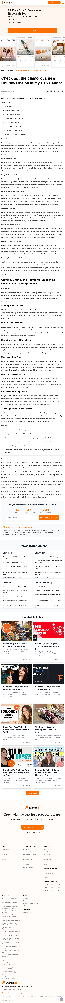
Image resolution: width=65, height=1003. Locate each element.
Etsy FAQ (46, 864)
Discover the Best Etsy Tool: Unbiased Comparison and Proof (10, 924)
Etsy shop (46, 852)
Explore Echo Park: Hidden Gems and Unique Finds (10, 963)
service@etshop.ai (28, 912)
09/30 (46, 891)
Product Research (6, 849)
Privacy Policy (26, 898)
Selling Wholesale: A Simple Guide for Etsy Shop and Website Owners (11, 947)
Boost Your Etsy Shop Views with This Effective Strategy (10, 967)
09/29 (52, 891)
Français (34, 993)
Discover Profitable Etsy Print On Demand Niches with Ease (10, 915)
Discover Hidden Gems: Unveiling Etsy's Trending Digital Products (11, 932)
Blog (45, 849)
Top (61, 999)
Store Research (6, 852)
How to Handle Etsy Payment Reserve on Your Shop (9, 903)
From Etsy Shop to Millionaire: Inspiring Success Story (10, 907)
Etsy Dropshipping (49, 859)
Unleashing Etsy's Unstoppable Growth (14, 562)
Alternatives (26, 849)
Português (16, 993)
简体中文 (9, 993)
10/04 (58, 884)
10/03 (46, 887)
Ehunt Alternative (27, 857)
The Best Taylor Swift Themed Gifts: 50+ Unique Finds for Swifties (11, 919)
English (3, 993)
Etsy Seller (47, 854)
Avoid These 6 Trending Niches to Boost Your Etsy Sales (11, 911)
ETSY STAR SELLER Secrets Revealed (14, 578)
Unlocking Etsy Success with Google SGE (15, 587)
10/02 (52, 887)
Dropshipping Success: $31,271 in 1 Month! (47, 590)
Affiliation (25, 906)
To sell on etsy (10, 70)
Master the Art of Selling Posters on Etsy (46, 587)
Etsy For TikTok (6, 857)
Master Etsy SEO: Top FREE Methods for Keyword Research (10, 899)
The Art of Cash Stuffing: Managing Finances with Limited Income (10, 972)
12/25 (46, 884)
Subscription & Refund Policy (31, 903)
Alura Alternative (27, 864)
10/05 (52, 884)
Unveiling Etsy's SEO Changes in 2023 (14, 596)
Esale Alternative (27, 859)
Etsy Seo (46, 857)
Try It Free (32, 30)
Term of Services (27, 901)
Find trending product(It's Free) (48, 517)
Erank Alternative (27, 862)
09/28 (58, 891)
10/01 (58, 887)
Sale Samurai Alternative (29, 854)
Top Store (4, 854)
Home (2, 70)
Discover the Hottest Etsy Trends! (10, 935)
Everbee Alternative (28, 867)
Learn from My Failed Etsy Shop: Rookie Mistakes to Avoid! (10, 977)
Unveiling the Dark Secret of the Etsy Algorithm (48, 557)
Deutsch (28, 993)
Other (46, 877)
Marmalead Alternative (29, 852)
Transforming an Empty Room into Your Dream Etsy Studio (11, 943)
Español (22, 993)
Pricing (4, 859)
